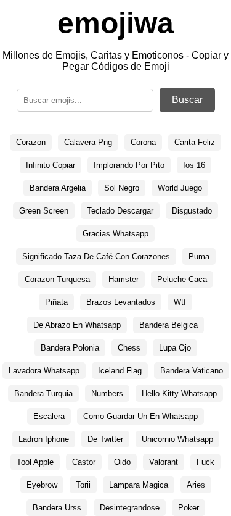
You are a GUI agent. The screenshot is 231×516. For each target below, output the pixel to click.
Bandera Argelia (58, 188)
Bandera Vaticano (191, 370)
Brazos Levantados (120, 302)
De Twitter (105, 439)
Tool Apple (35, 462)
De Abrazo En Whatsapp (77, 325)
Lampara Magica (138, 484)
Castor (83, 462)
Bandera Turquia (43, 393)
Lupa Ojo (175, 347)
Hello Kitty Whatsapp (179, 393)
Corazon (31, 142)
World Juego (180, 188)
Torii (83, 484)
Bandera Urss (57, 507)
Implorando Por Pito (129, 165)
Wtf (180, 302)
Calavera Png (88, 142)
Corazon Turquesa (57, 279)
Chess (129, 347)
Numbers (107, 393)
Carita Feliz (194, 142)
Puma (198, 256)
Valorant (163, 462)
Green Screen (43, 210)
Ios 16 (194, 165)
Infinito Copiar (50, 165)
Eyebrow (41, 484)
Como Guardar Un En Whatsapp (140, 416)
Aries (196, 484)
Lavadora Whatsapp (44, 370)
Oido (122, 462)
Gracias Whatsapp (115, 233)
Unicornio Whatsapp (177, 439)
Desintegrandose (130, 507)
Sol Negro (121, 188)
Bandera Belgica (168, 325)
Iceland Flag (120, 370)
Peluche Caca (182, 279)
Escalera (49, 416)
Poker (188, 507)
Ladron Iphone (43, 439)
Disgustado (192, 210)
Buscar (187, 99)
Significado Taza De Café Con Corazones (96, 256)
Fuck (205, 462)
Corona (143, 142)
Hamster (123, 279)
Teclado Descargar (120, 210)
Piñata (56, 302)
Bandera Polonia (70, 347)
